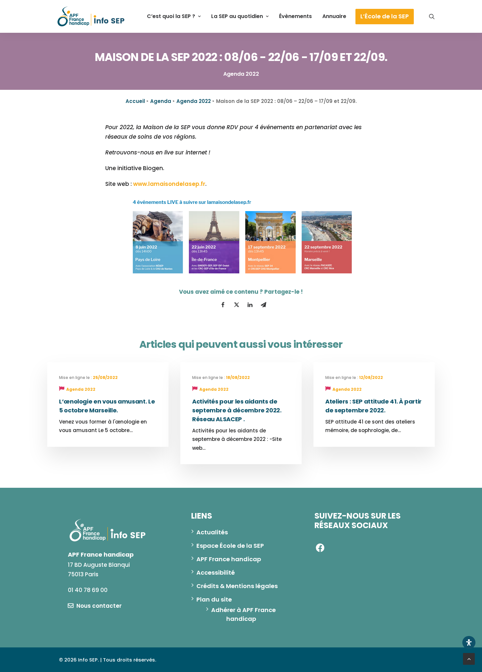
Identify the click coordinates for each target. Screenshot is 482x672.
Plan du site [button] (214, 599)
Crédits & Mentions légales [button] (237, 586)
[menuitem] (173, 16)
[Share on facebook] (223, 305)
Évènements (295, 16)
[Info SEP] (91, 16)
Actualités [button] (212, 532)
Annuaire (334, 16)
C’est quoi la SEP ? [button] (171, 16)
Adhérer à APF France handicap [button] (244, 614)
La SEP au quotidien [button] (237, 16)
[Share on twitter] (236, 305)
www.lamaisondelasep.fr (169, 184)
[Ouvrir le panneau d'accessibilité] (468, 642)
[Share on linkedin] (250, 305)
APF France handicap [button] (228, 559)
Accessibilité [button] (215, 572)
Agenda (160, 101)
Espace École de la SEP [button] (230, 546)
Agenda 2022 (193, 101)
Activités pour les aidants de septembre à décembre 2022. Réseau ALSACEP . (237, 410)
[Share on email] (263, 305)
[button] (432, 16)
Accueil (135, 101)
